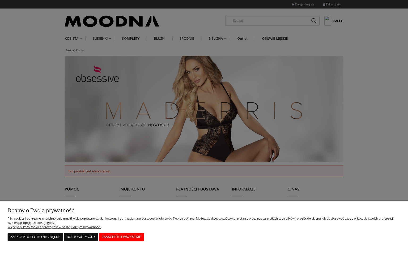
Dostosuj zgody (81, 237)
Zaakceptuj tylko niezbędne (35, 237)
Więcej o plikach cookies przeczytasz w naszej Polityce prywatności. (54, 227)
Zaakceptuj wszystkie (121, 237)
